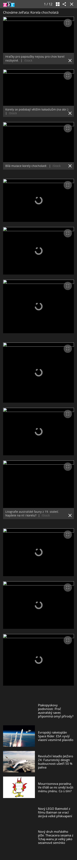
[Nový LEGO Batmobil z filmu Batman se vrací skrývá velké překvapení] (19, 812)
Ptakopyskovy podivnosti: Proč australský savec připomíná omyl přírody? (55, 710)
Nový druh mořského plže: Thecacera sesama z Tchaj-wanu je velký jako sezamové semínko (55, 837)
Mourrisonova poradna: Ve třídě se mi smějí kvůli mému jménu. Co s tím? (55, 787)
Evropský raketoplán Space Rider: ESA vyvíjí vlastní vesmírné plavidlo (55, 736)
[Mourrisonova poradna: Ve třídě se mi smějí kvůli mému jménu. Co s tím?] (19, 787)
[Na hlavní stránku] (9, 4)
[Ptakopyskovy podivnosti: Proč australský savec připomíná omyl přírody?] (19, 710)
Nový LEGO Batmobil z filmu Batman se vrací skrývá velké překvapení (55, 812)
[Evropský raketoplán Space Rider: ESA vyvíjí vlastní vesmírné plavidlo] (19, 736)
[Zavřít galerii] (71, 4)
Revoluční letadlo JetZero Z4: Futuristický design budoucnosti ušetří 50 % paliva (55, 761)
